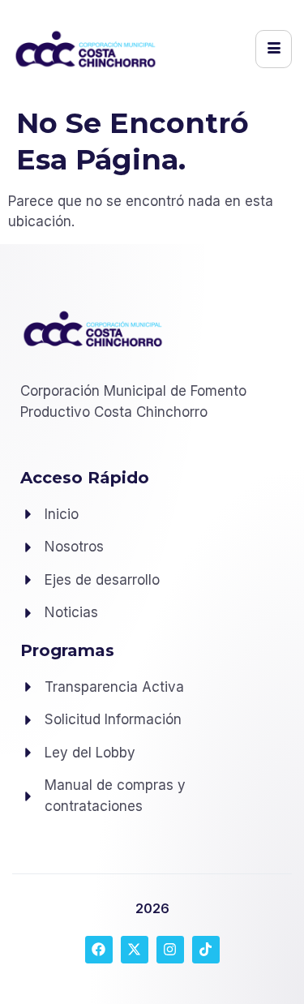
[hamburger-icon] (273, 49)
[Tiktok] (206, 949)
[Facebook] (99, 949)
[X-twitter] (134, 949)
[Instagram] (170, 949)
